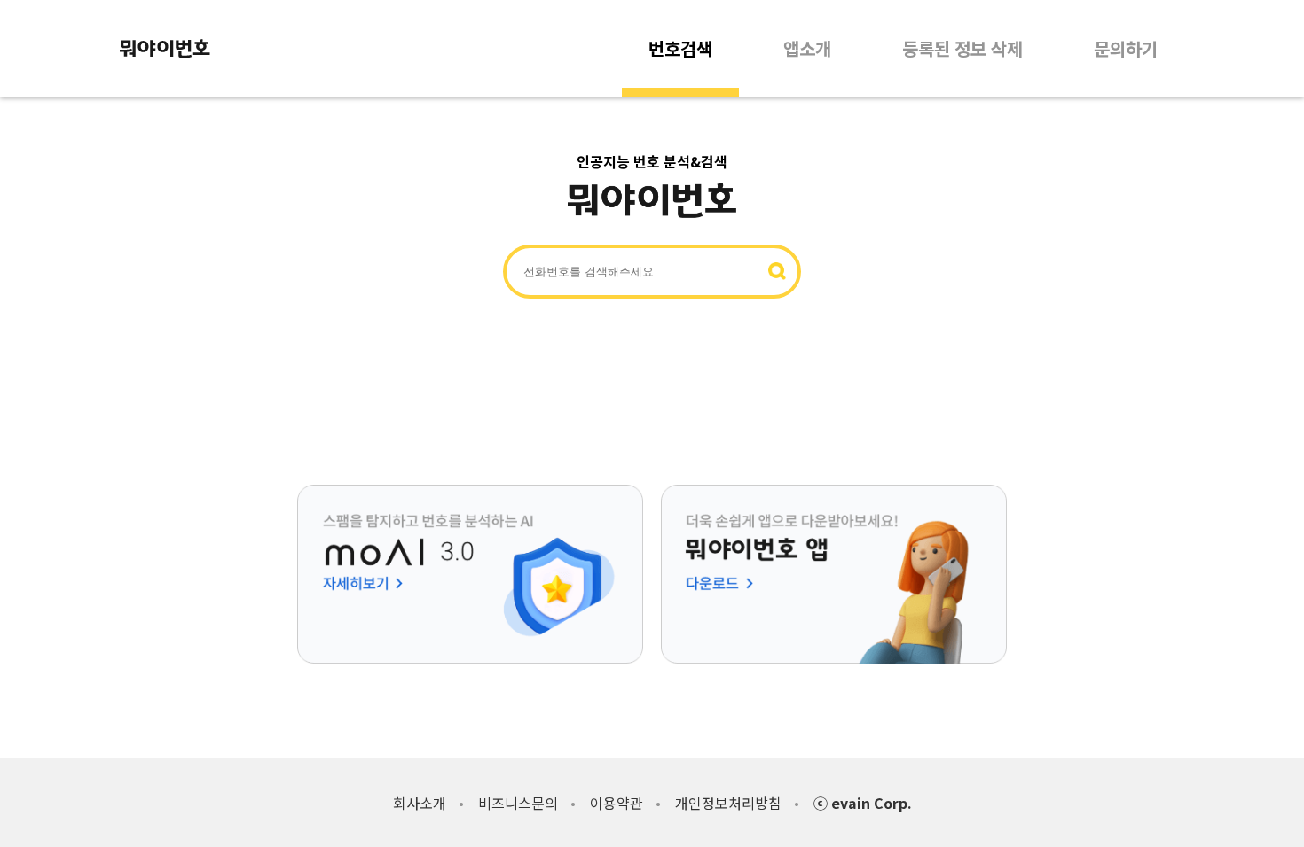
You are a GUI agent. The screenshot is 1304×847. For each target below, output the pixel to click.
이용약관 (616, 802)
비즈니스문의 (518, 802)
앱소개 (807, 48)
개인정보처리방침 (728, 802)
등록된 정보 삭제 (962, 48)
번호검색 (680, 48)
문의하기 (1126, 48)
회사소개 (419, 802)
